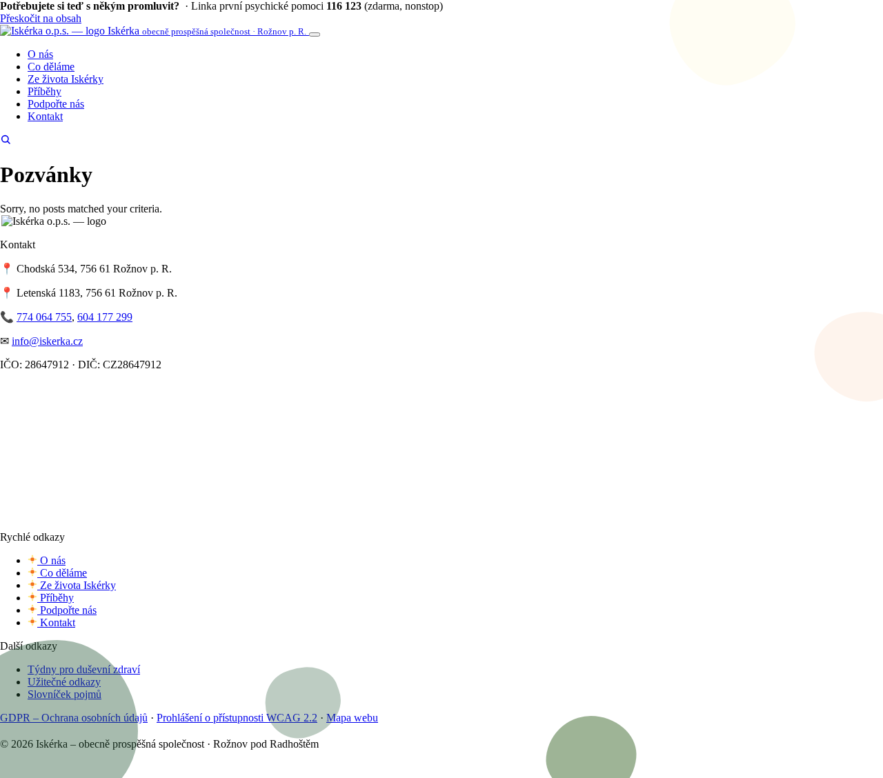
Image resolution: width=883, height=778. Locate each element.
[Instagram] (21, 731)
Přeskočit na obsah (40, 18)
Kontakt (45, 116)
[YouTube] (36, 731)
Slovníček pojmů (64, 694)
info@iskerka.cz (47, 341)
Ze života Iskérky (65, 79)
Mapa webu (352, 718)
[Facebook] (6, 731)
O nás (40, 54)
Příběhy (44, 91)
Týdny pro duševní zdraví (84, 669)
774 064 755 (44, 317)
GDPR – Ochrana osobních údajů (74, 718)
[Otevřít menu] (314, 34)
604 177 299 (104, 317)
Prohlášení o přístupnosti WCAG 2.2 (237, 718)
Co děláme (51, 66)
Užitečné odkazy (64, 682)
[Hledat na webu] (5, 141)
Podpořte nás (56, 104)
